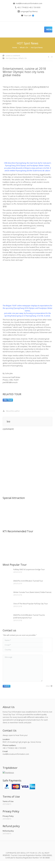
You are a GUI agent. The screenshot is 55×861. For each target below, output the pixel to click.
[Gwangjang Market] (39, 517)
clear (48, 686)
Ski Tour (8, 400)
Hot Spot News (37, 47)
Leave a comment (13, 55)
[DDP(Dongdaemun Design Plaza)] (28, 517)
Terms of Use (8, 801)
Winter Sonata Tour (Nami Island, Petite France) (32, 592)
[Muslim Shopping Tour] (28, 540)
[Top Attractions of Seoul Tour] (8, 540)
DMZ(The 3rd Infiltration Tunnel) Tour (28, 581)
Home (14, 47)
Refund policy (8, 831)
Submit (6, 686)
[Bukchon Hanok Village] (28, 507)
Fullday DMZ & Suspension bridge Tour (29, 569)
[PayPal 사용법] (19, 788)
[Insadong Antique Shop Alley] (18, 507)
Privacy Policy (8, 816)
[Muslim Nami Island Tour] (8, 551)
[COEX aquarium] (18, 517)
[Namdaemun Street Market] (39, 507)
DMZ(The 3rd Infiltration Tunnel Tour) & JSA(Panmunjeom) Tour (29, 616)
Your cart (28, 15)
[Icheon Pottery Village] (8, 517)
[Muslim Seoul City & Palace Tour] (39, 540)
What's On (24, 47)
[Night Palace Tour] (18, 540)
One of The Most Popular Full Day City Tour (30, 603)
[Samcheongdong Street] (8, 507)
